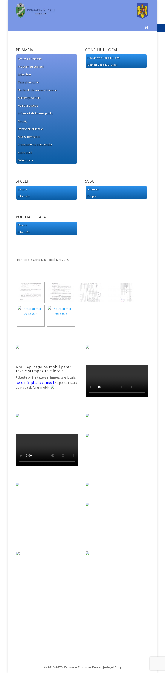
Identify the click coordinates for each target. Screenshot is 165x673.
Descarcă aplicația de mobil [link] (35, 383)
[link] (82, 17)
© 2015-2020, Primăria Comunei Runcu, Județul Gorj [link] (82, 667)
